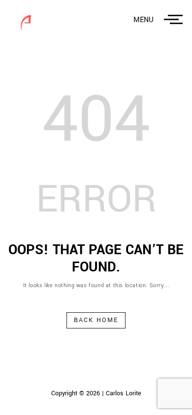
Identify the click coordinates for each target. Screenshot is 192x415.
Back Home (96, 320)
